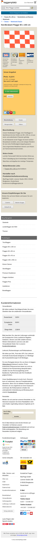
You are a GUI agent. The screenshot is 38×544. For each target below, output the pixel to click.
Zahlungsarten (6, 501)
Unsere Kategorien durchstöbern (19, 13)
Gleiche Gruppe (19, 202)
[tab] (8, 120)
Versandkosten (7, 498)
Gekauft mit (8, 207)
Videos (21, 124)
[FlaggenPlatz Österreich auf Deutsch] (3, 524)
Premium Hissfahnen (9, 273)
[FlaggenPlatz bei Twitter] (25, 514)
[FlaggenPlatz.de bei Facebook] (21, 514)
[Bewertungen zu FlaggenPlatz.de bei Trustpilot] (7, 442)
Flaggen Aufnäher (8, 277)
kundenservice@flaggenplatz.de (13, 183)
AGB (3, 482)
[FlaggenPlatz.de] (9, 2)
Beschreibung (8, 120)
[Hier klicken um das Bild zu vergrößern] (19, 50)
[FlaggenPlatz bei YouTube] (31, 514)
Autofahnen (6, 286)
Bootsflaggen (6, 290)
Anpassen (10, 96)
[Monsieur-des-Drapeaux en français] (13, 524)
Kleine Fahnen (7, 264)
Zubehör (7, 202)
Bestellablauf (6, 495)
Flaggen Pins (6, 282)
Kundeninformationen (9, 490)
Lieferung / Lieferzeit (8, 504)
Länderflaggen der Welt (9, 227)
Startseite (5, 222)
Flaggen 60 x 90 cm (8, 251)
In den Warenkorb (11, 91)
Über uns (5, 479)
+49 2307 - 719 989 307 (27, 507)
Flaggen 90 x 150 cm (9, 247)
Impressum (5, 484)
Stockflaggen (6, 268)
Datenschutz (6, 487)
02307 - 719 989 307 (26, 502)
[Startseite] (1, 17)
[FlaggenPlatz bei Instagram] (28, 514)
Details (21, 120)
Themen (5, 231)
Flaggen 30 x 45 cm (8, 255)
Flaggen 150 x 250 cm (9, 260)
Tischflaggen (6, 242)
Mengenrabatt (8, 124)
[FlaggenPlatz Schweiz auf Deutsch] (6, 524)
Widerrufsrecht (6, 507)
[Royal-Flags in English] (10, 524)
